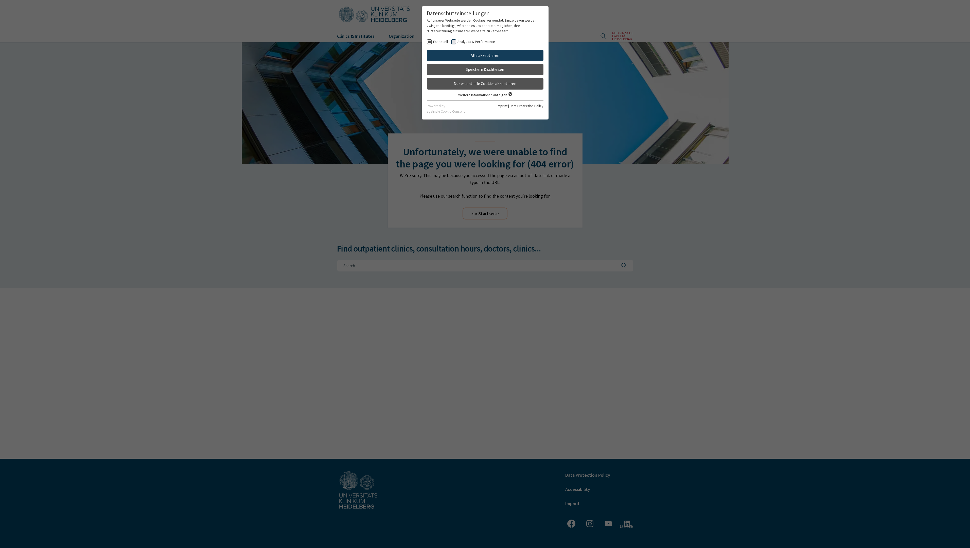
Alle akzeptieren (485, 55)
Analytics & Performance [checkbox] (476, 41)
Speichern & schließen (485, 69)
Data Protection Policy (526, 106)
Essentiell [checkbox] (440, 41)
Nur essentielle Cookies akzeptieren (485, 83)
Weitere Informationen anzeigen (483, 95)
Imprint (502, 106)
